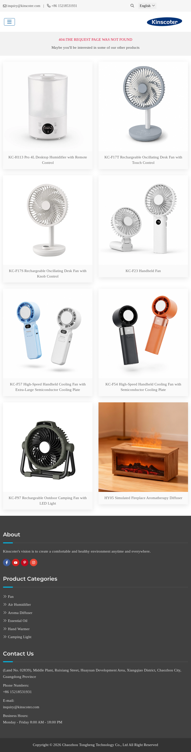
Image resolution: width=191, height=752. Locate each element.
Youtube (15, 562)
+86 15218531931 (64, 6)
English (145, 6)
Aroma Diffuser (20, 613)
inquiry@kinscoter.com (23, 6)
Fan (11, 597)
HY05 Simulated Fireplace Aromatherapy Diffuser (143, 498)
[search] (132, 5)
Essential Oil (17, 621)
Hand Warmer (19, 629)
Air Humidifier (19, 605)
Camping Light (19, 637)
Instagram (33, 562)
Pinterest (24, 562)
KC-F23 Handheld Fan (143, 271)
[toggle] (9, 22)
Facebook (6, 562)
